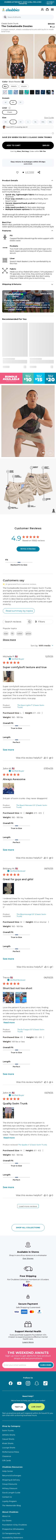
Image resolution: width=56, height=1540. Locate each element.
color (19, 633)
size (6, 633)
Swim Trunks (8, 1431)
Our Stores (28, 1258)
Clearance (6, 1456)
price (28, 633)
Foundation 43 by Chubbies (14, 1525)
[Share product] (39, 172)
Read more (9, 1022)
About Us (6, 1516)
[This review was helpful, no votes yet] (45, 758)
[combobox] (42, 645)
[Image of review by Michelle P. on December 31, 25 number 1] (8, 676)
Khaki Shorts (7, 1443)
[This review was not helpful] (50, 1082)
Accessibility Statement (12, 1538)
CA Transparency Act (11, 1533)
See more (8, 750)
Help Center (7, 1471)
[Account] (42, 9)
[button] (17, 56)
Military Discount (9, 1488)
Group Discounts (9, 1484)
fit (12, 633)
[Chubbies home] (10, 9)
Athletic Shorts (8, 1435)
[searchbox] (15, 621)
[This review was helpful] (45, 967)
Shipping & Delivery (11, 1480)
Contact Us (7, 1497)
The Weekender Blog (11, 1505)
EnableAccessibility (49, 3)
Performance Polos (10, 1452)
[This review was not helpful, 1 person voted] (51, 967)
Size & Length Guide (11, 1493)
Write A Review (28, 549)
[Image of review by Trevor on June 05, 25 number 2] (21, 997)
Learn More (28, 164)
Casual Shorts (8, 1439)
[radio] (5, 92)
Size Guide (49, 118)
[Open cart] (47, 9)
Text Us (19, 1407)
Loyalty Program (9, 1501)
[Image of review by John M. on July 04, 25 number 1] (8, 788)
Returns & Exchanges (11, 1476)
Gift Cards (6, 1460)
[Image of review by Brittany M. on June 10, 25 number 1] (8, 888)
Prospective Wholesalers (13, 1529)
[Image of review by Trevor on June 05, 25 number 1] (8, 997)
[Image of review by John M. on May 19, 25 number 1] (8, 1112)
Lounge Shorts (8, 1448)
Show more (9, 640)
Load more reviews (28, 1206)
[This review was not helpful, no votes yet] (50, 758)
